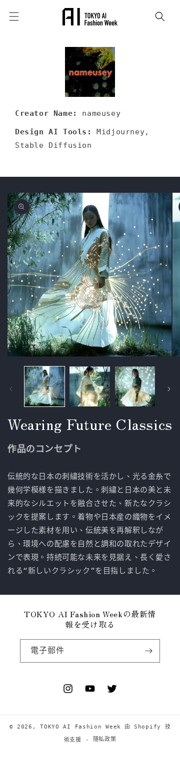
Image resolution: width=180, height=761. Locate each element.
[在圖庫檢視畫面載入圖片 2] (90, 386)
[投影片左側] (11, 389)
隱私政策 (104, 739)
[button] (160, 16)
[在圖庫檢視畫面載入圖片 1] (44, 386)
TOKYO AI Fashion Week (80, 727)
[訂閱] (149, 651)
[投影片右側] (169, 389)
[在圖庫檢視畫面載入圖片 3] (135, 386)
